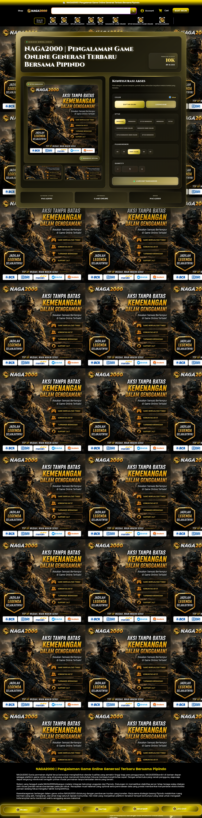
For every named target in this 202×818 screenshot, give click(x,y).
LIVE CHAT (182, 810)
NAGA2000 (22, 775)
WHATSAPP (142, 809)
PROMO (24, 809)
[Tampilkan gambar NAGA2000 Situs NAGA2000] (83, 173)
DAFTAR (102, 809)
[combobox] (91, 11)
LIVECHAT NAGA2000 (146, 181)
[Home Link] (37, 11)
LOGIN (63, 809)
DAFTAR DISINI (129, 104)
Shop (20, 10)
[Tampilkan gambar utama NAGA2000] (43, 172)
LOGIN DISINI (161, 104)
